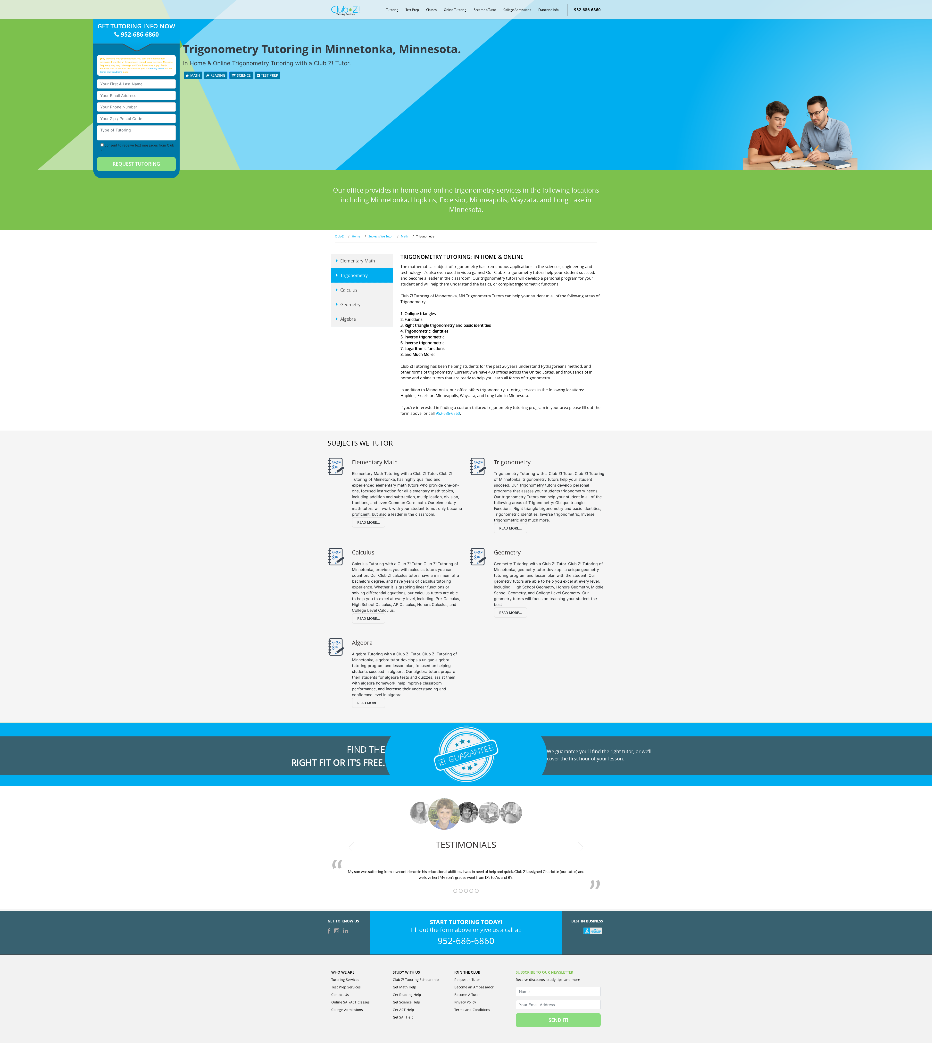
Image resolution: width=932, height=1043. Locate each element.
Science (243, 75)
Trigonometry (354, 275)
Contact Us (340, 994)
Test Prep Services (346, 987)
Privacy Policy (157, 68)
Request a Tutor (467, 979)
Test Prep (412, 10)
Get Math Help (404, 987)
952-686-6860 (587, 9)
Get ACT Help (403, 1009)
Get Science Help (406, 1002)
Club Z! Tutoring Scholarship (416, 979)
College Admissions (517, 10)
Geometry (350, 304)
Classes (431, 10)
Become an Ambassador (474, 987)
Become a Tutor (485, 10)
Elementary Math (357, 261)
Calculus (349, 290)
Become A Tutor (467, 994)
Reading (217, 75)
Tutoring (392, 10)
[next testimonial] (580, 847)
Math (194, 75)
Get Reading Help (407, 994)
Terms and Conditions (111, 72)
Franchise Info (548, 10)
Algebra (348, 319)
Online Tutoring (455, 10)
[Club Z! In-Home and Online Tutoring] (345, 10)
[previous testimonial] (351, 847)
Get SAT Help (403, 1017)
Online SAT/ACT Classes (350, 1002)
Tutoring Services (345, 979)
